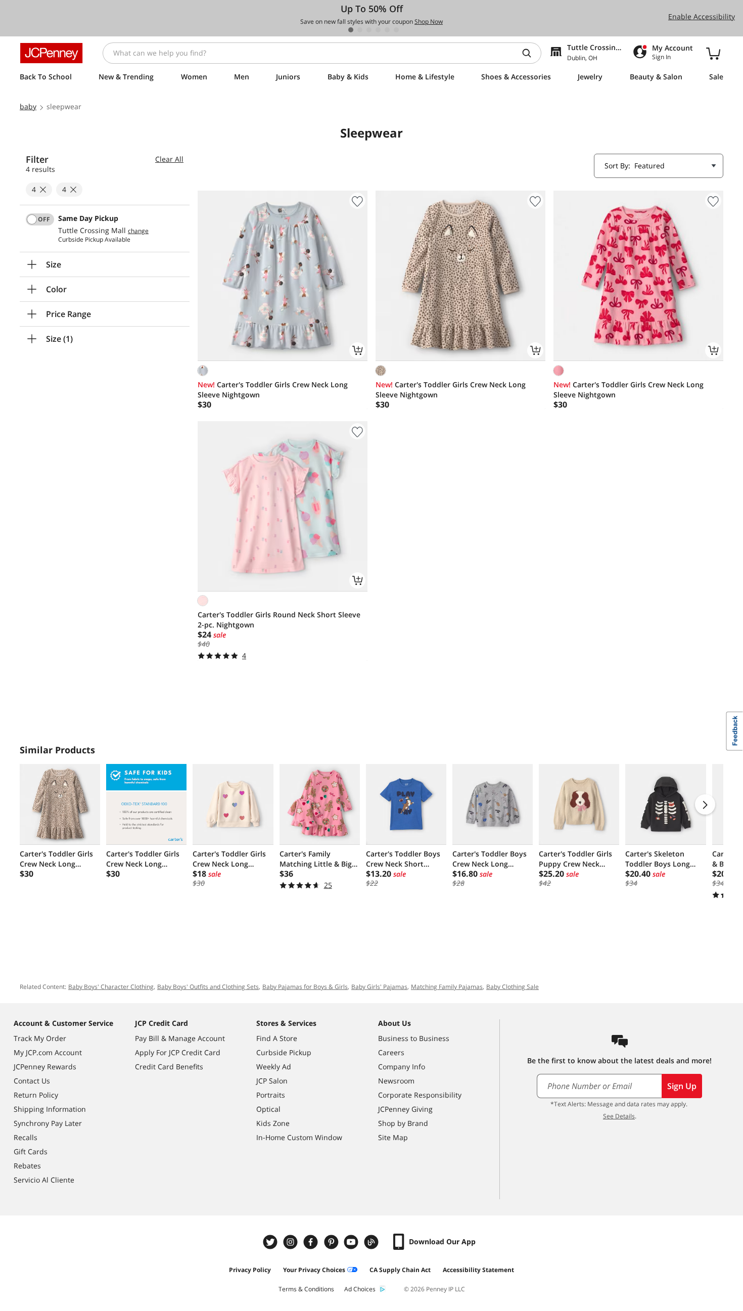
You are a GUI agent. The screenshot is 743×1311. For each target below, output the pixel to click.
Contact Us (32, 1081)
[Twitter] (271, 1242)
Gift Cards (31, 1151)
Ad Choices (360, 1289)
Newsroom (396, 1081)
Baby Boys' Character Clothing (111, 986)
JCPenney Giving (405, 1109)
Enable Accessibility (701, 16)
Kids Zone (273, 1123)
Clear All (169, 159)
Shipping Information (50, 1109)
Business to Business (413, 1038)
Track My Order (40, 1038)
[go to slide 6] (396, 29)
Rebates (27, 1165)
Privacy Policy (250, 1269)
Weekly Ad (273, 1066)
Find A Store (276, 1038)
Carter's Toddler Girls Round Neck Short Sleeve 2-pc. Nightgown (279, 619)
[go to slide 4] (378, 29)
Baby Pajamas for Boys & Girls (305, 986)
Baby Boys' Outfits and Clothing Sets (208, 986)
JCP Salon (272, 1081)
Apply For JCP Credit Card (177, 1052)
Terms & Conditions (306, 1289)
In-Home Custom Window (299, 1137)
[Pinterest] (332, 1242)
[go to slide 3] (369, 29)
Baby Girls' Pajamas (379, 986)
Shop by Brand (403, 1123)
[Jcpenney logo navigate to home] (51, 53)
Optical (268, 1109)
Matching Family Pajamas (447, 986)
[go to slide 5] (387, 29)
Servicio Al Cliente (44, 1180)
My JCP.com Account (48, 1052)
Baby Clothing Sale (512, 986)
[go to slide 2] (359, 29)
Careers (391, 1052)
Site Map (393, 1137)
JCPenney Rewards (45, 1066)
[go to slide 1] (350, 29)
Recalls (25, 1137)
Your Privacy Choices (314, 1269)
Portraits (270, 1095)
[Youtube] (352, 1242)
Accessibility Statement (478, 1269)
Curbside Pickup (283, 1052)
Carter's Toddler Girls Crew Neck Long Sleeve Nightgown (273, 389)
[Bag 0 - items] (713, 53)
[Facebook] (312, 1242)
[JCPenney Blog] (372, 1242)
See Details (619, 1116)
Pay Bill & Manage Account (180, 1038)
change (138, 231)
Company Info (401, 1066)
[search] (531, 53)
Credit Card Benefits (169, 1066)
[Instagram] (292, 1242)
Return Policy (36, 1095)
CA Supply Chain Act (400, 1269)
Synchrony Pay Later (48, 1123)
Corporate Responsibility (419, 1095)
